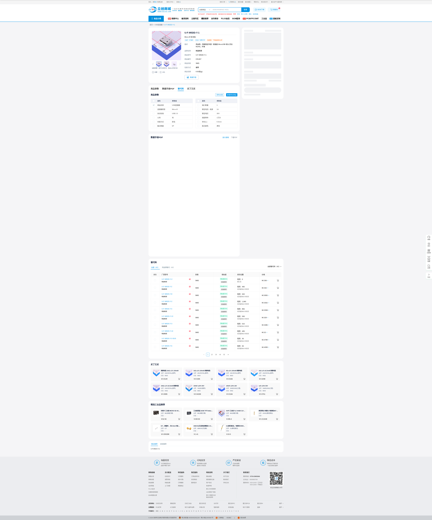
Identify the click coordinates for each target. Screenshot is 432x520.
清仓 (250, 14)
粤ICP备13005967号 (207, 518)
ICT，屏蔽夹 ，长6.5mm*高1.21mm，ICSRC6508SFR (177, 426)
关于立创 (226, 476)
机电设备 (231, 507)
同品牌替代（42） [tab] (168, 267)
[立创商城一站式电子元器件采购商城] (171, 9)
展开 (280, 503)
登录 (155, 2)
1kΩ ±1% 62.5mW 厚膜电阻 (267, 370)
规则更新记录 (210, 479)
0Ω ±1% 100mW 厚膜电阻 (234, 370)
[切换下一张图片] (180, 64)
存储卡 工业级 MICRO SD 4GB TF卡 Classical (175, 411)
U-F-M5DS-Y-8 (167, 294)
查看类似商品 (231, 95)
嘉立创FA (260, 503)
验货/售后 (194, 479)
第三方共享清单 (211, 489)
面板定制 (173, 503)
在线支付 (167, 476)
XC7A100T (201, 14)
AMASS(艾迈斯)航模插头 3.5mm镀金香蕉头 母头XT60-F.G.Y (212, 426)
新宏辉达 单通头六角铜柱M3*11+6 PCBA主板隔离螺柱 (275, 411)
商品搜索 (151, 482)
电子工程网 (246, 507)
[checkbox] (154, 101)
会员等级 (151, 486)
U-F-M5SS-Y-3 (167, 309)
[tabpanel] (216, 311)
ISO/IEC (229, 518)
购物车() (233, 2)
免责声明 (209, 486)
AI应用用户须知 (211, 492)
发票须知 (167, 479)
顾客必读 (151, 476)
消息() (178, 2)
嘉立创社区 (202, 503)
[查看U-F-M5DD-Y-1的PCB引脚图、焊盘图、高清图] (166, 45)
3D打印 (216, 503)
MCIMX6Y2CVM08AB (225, 14)
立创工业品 (188, 503)
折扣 (238, 14)
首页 (151, 25)
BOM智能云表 (152, 495)
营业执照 (243, 518)
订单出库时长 (195, 476)
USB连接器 (158, 25)
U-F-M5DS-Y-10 (167, 331)
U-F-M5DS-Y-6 (167, 346)
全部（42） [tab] (155, 267)
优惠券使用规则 (153, 492)
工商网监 (221, 518)
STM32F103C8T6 (211, 14)
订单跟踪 (180, 482)
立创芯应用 (159, 503)
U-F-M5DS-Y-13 (167, 316)
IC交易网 (173, 507)
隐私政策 (209, 476)
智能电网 (216, 507)
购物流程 (151, 479)
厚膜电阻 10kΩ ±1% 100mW (169, 370)
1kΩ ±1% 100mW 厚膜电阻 (202, 370)
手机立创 (226, 482)
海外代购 (180, 479)
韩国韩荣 (199, 51)
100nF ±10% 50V (199, 386)
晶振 (258, 507)
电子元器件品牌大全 (191, 507)
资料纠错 (219, 95)
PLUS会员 (151, 489)
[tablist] (216, 267)
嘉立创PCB (246, 503)
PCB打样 (158, 507)
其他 (157, 511)
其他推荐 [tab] (163, 444)
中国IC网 (202, 507)
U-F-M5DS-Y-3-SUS (169, 338)
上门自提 (167, 486)
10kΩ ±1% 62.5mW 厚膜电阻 (170, 386)
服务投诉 (194, 482)
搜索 (245, 10)
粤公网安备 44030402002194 (191, 518)
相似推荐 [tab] (154, 444)
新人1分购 (244, 14)
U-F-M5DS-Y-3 (167, 324)
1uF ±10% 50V (263, 386)
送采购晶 (255, 14)
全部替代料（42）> (274, 266)
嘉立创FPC (231, 503)
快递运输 (167, 482)
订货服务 (180, 476)
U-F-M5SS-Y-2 (167, 286)
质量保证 (180, 486)
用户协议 (209, 482)
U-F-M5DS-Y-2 (167, 301)
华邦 (234, 14)
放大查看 (226, 137)
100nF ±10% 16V (231, 386)
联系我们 (226, 479)
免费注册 (160, 2)
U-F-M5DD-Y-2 (167, 279)
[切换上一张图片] (153, 64)
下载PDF (234, 137)
